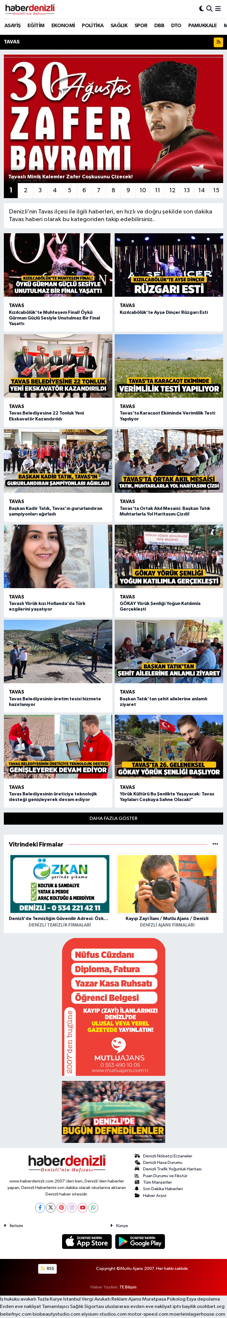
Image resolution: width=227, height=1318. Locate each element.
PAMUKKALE (202, 25)
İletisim (16, 1226)
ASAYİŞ (12, 25)
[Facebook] (40, 1208)
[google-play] (140, 1241)
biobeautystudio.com (56, 1314)
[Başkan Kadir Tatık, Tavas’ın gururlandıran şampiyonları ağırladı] (58, 461)
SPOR (140, 25)
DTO (176, 25)
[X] (51, 1208)
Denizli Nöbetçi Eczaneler (167, 1156)
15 (216, 190)
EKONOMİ (63, 25)
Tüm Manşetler (157, 1182)
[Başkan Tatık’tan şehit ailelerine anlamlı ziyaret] (169, 651)
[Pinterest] (61, 1208)
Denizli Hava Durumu (162, 1162)
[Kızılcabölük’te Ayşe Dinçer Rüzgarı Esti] (169, 265)
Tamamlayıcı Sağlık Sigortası (73, 1306)
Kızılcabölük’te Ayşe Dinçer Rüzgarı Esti (164, 312)
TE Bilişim (128, 1287)
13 (187, 190)
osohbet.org (211, 1306)
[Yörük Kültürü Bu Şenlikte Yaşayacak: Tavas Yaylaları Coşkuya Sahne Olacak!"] (169, 746)
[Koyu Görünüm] (201, 9)
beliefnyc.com (16, 1314)
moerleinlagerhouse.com (197, 1314)
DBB (159, 25)
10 (143, 190)
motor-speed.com (148, 1314)
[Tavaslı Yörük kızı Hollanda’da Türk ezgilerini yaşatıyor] (58, 556)
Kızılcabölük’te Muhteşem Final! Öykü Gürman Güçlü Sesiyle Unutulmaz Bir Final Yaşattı (54, 318)
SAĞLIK (119, 25)
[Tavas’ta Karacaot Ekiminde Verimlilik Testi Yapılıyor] (169, 366)
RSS (50, 1268)
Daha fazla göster (113, 818)
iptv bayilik (184, 1306)
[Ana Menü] (218, 9)
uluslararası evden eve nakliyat (138, 1306)
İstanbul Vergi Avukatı (87, 1299)
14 (201, 190)
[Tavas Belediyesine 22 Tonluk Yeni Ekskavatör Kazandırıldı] (58, 366)
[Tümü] (215, 844)
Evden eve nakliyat (20, 1306)
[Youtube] (82, 1208)
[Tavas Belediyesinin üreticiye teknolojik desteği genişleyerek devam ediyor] (58, 746)
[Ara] (209, 9)
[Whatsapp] (93, 1208)
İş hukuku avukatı (18, 1299)
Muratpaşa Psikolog (164, 1299)
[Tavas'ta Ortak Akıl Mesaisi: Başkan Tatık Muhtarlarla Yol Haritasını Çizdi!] (169, 461)
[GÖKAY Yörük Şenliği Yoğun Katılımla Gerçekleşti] (169, 556)
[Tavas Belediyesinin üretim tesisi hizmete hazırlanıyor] (58, 651)
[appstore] (87, 1241)
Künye (122, 1226)
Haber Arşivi (154, 1195)
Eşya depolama (203, 1299)
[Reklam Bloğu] (113, 1006)
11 (157, 190)
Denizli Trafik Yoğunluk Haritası (172, 1169)
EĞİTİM (35, 25)
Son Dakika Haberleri (163, 1189)
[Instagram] (72, 1208)
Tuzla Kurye (49, 1299)
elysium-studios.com (104, 1314)
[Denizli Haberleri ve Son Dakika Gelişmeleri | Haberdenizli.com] (30, 9)
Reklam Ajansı (126, 1299)
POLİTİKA (92, 25)
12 (172, 190)
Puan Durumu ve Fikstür (165, 1176)
